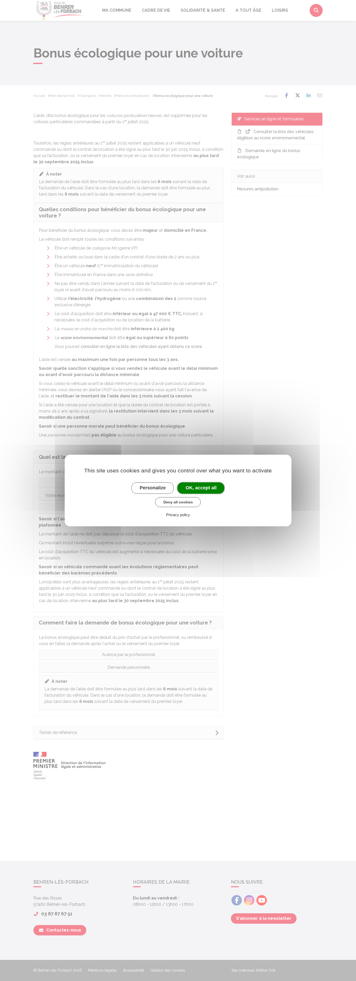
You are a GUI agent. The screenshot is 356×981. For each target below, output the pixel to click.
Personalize (153, 487)
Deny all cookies (178, 502)
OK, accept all (201, 487)
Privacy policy (178, 515)
